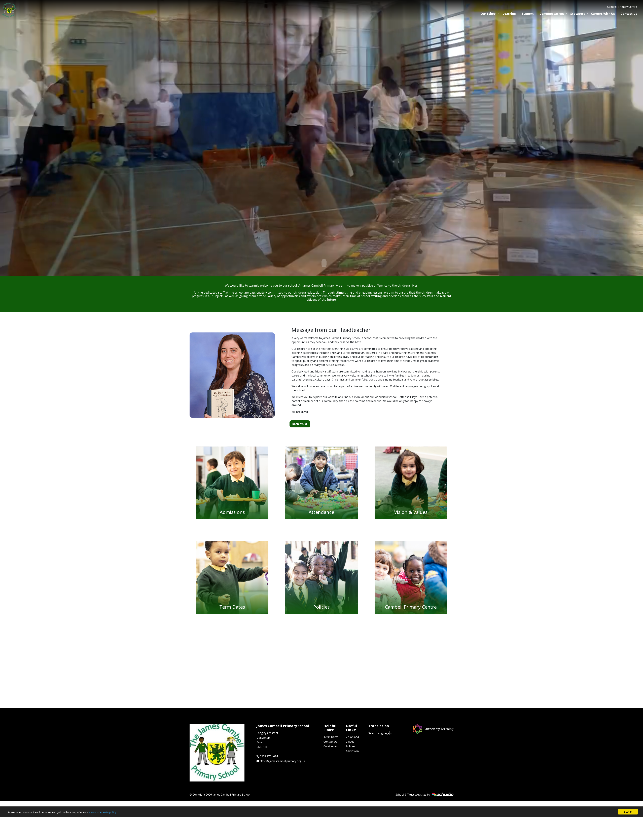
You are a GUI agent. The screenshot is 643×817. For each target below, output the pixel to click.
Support (528, 14)
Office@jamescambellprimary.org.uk (282, 761)
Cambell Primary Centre (622, 7)
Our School (488, 14)
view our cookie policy (103, 812)
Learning (509, 14)
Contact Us (629, 14)
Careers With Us (603, 14)
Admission (352, 751)
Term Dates (331, 737)
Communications (552, 14)
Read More (299, 424)
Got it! (628, 812)
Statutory (577, 14)
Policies (350, 746)
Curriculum (330, 746)
